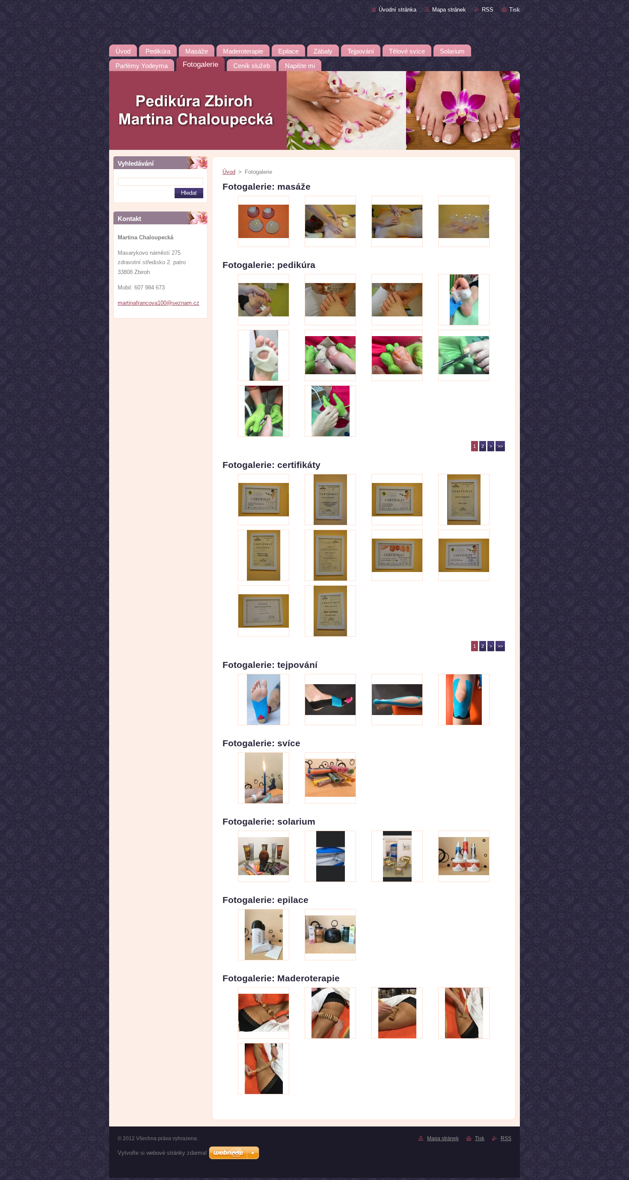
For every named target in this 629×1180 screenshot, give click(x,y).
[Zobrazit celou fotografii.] (263, 221)
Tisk (514, 9)
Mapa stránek (449, 9)
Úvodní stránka (397, 9)
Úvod (229, 172)
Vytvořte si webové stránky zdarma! (162, 1153)
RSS (487, 9)
